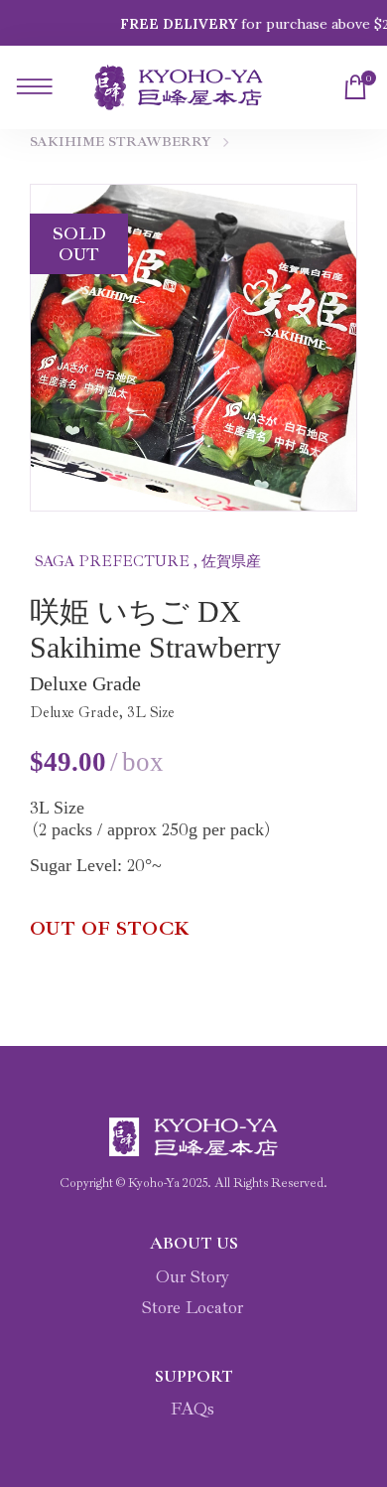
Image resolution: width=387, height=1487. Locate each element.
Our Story (192, 1276)
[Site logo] (178, 88)
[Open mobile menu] (31, 87)
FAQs (192, 1408)
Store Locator (192, 1307)
